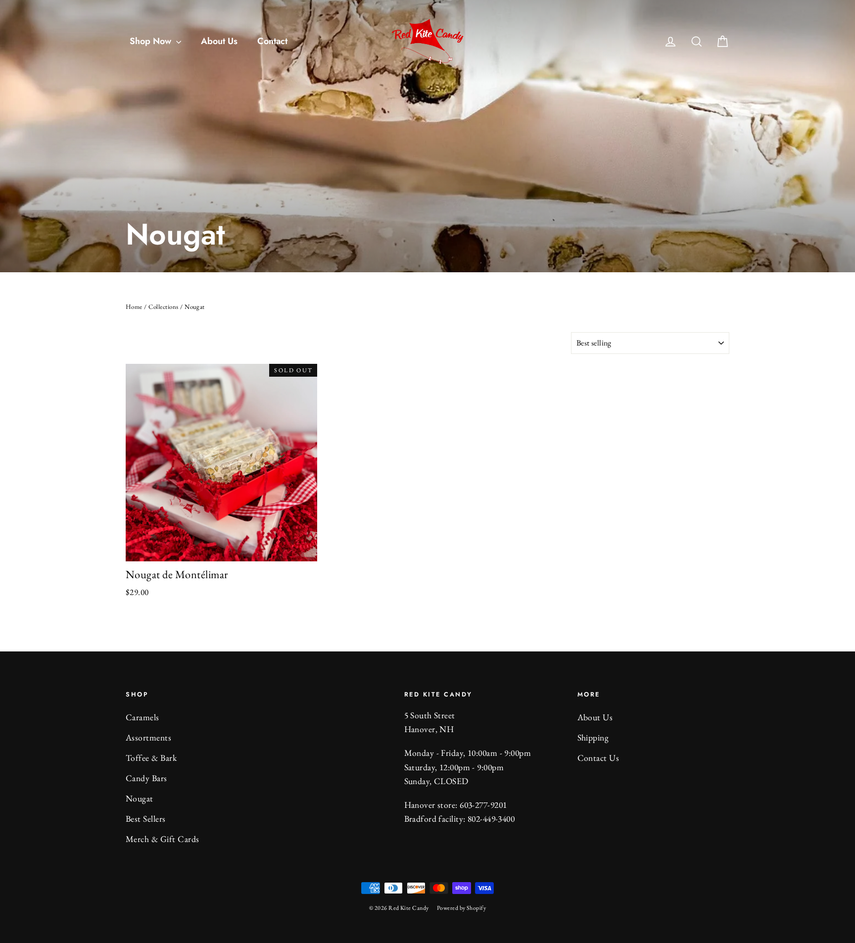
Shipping (593, 737)
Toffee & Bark (151, 757)
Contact (272, 41)
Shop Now (152, 41)
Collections (163, 306)
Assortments (148, 737)
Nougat (139, 798)
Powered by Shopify (461, 908)
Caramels (142, 717)
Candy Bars (146, 778)
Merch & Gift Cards (162, 838)
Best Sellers (146, 818)
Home (134, 306)
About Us (219, 41)
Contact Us (598, 757)
